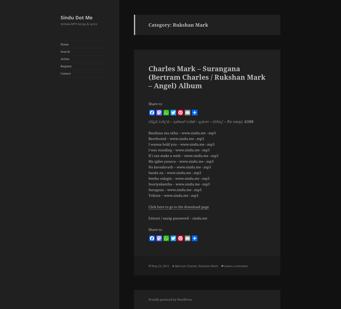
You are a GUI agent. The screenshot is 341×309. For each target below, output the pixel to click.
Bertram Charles (186, 266)
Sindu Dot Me (77, 17)
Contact (66, 73)
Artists (65, 59)
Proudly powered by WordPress (170, 300)
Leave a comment (236, 266)
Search (65, 52)
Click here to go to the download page (178, 207)
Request (66, 66)
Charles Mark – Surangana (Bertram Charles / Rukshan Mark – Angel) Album (207, 77)
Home (65, 44)
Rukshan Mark (208, 266)
